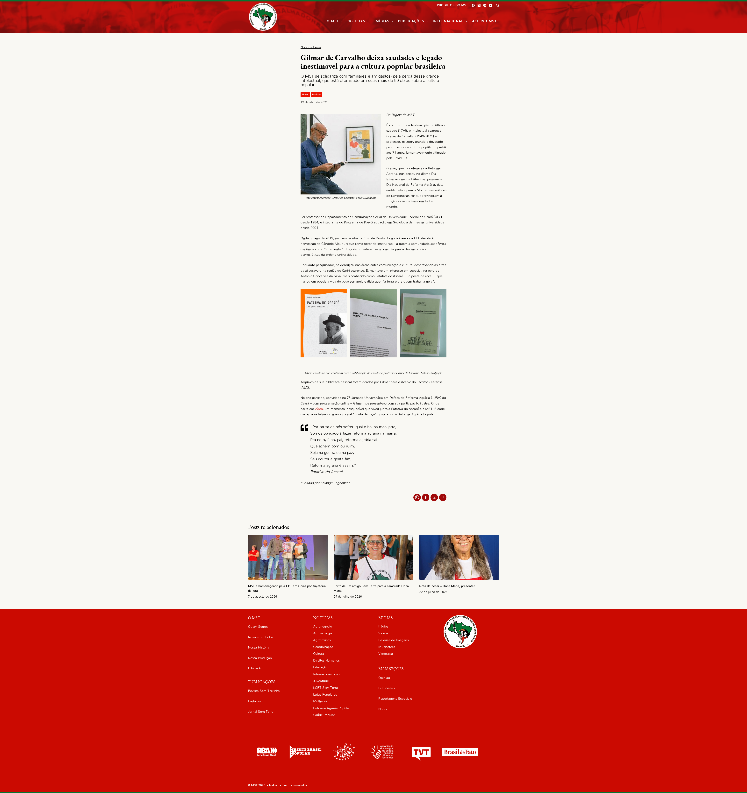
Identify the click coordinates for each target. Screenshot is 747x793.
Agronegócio (322, 626)
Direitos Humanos (326, 660)
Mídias (382, 21)
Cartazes (254, 701)
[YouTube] (490, 5)
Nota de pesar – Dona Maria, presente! (447, 586)
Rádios (383, 626)
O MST (333, 21)
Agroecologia (322, 633)
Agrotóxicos (322, 640)
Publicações (411, 21)
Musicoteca (386, 647)
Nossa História (258, 647)
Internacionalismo (326, 674)
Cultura (318, 653)
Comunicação (323, 647)
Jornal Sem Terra (261, 711)
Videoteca (385, 653)
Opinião (384, 677)
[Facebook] (473, 5)
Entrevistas (386, 688)
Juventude (321, 681)
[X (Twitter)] (479, 5)
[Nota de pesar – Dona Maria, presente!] (459, 557)
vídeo (319, 409)
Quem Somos (258, 626)
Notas (305, 94)
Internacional (448, 21)
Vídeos (383, 633)
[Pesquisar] (497, 5)
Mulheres (320, 701)
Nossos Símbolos (260, 637)
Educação (255, 668)
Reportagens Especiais (395, 698)
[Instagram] (484, 5)
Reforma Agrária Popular (331, 708)
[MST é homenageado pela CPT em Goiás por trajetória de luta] (288, 557)
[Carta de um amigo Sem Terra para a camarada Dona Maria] (373, 557)
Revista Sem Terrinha (264, 690)
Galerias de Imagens (393, 640)
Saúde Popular (324, 715)
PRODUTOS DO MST (452, 5)
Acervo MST (484, 21)
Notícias (356, 21)
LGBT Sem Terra (325, 687)
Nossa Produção (260, 658)
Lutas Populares (325, 694)
